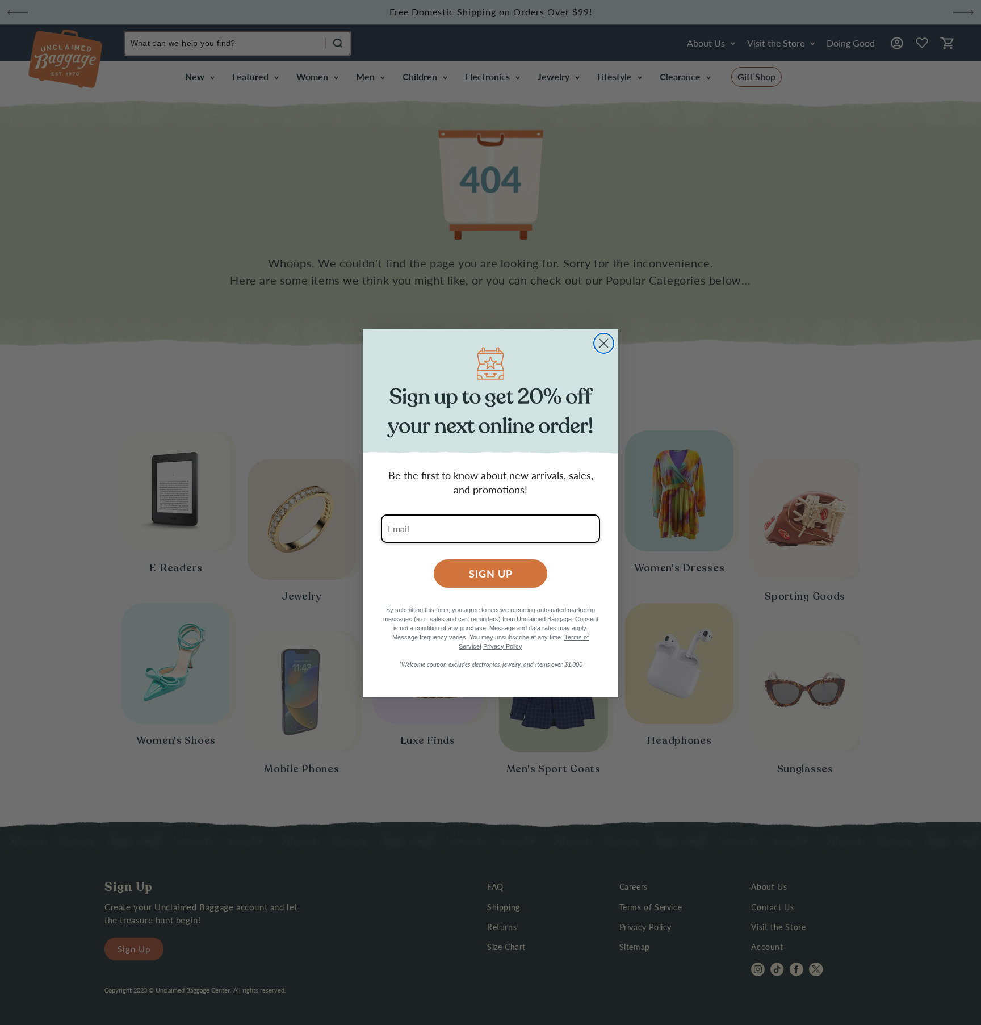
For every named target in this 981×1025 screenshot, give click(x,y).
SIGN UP (491, 573)
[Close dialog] (604, 343)
